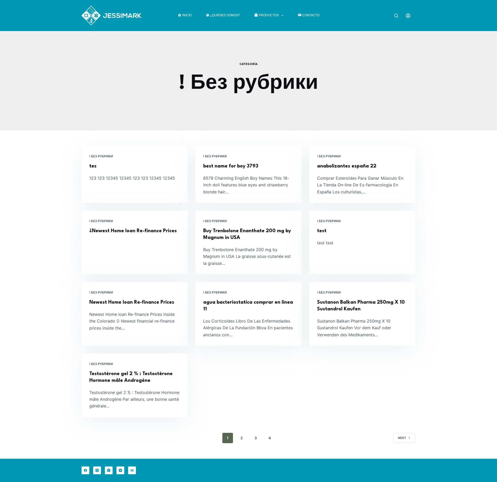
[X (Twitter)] (97, 470)
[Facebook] (85, 470)
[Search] (396, 16)
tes (93, 166)
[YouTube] (120, 470)
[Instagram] (109, 470)
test (321, 231)
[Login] (408, 15)
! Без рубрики (101, 156)
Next (402, 438)
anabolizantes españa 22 (346, 166)
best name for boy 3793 (230, 166)
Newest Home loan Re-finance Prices (131, 302)
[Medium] (132, 470)
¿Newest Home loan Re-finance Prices (133, 231)
